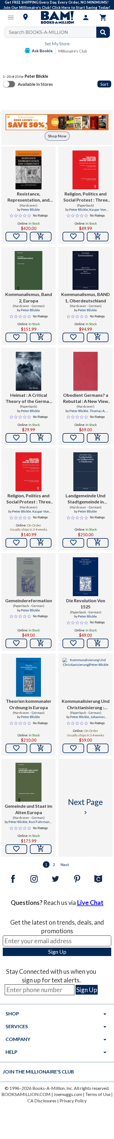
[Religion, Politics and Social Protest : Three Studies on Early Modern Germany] (85, 170)
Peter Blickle (30, 209)
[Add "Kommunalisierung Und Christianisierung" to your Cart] (97, 748)
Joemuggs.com (68, 1094)
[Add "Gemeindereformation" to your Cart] (40, 643)
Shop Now (57, 136)
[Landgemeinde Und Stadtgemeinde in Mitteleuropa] (85, 472)
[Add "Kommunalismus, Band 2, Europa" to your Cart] (40, 337)
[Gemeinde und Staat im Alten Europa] (28, 782)
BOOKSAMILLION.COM (26, 1094)
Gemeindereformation (28, 600)
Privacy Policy (73, 1100)
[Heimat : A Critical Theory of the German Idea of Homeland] (28, 371)
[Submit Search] (103, 32)
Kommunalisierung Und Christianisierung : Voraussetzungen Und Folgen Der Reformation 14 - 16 (86, 704)
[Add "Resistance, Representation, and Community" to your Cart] (40, 236)
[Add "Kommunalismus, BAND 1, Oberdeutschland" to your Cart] (97, 337)
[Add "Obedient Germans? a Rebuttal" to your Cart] (97, 438)
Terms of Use (97, 1094)
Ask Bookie (42, 50)
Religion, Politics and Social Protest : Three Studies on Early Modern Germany (85, 197)
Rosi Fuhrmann (40, 822)
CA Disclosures (41, 1100)
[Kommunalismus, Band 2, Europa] (28, 270)
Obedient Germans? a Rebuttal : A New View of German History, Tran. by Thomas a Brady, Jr (85, 398)
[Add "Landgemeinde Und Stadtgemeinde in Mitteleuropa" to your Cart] (97, 543)
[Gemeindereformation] (28, 577)
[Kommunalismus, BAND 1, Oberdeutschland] (85, 270)
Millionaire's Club (72, 51)
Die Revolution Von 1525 (85, 603)
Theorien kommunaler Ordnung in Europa (28, 704)
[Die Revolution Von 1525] (85, 577)
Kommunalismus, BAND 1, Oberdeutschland (85, 297)
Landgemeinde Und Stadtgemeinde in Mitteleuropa (85, 499)
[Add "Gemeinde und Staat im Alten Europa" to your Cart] (40, 849)
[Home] (57, 17)
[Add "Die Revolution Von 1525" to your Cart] (97, 643)
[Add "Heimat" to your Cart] (40, 438)
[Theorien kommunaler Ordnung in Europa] (28, 677)
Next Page (85, 806)
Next (65, 864)
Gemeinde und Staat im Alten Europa (28, 809)
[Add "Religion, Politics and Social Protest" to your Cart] (97, 236)
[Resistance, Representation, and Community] (28, 170)
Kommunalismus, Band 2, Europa (28, 297)
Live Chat (90, 902)
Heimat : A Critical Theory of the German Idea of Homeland (28, 398)
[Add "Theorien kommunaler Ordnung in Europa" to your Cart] (40, 748)
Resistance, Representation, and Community (28, 197)
